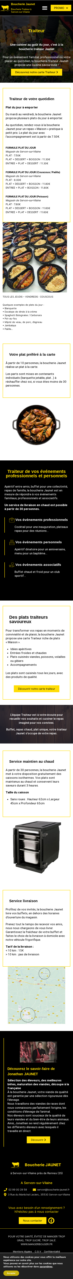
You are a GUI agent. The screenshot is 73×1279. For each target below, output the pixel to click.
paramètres (46, 1266)
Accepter (11, 1273)
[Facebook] (51, 1220)
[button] (45, 8)
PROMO (59, 8)
